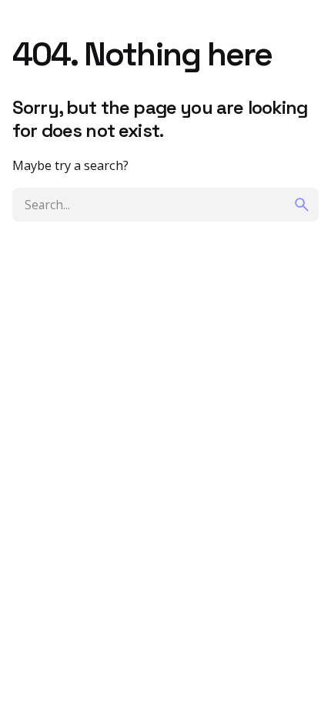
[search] (302, 205)
